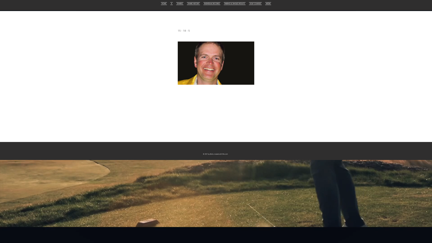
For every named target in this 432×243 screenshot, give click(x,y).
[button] (267, 3)
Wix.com (225, 154)
